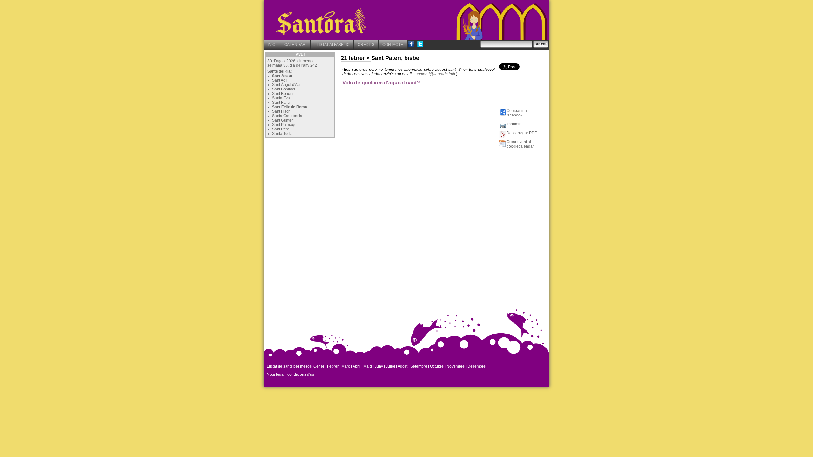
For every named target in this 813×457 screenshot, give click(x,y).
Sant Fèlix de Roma (289, 107)
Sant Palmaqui (285, 125)
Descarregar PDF (522, 133)
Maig (367, 366)
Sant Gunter (282, 120)
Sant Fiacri (281, 111)
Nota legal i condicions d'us (290, 374)
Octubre (437, 366)
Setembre (418, 366)
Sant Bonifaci (283, 89)
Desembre (476, 366)
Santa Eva (281, 98)
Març (345, 366)
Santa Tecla (282, 133)
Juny (379, 366)
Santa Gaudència (287, 116)
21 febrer (353, 58)
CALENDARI (295, 45)
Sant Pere (280, 129)
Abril (356, 366)
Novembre (456, 366)
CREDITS (366, 45)
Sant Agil (279, 80)
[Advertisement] (312, 179)
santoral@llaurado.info (435, 74)
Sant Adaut (282, 76)
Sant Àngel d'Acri (287, 85)
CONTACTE (392, 45)
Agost (402, 366)
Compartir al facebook (517, 113)
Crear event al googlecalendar (520, 144)
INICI (272, 45)
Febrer (333, 366)
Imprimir (514, 124)
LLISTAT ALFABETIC (332, 45)
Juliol (390, 366)
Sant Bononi (282, 93)
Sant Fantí (281, 102)
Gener (318, 366)
